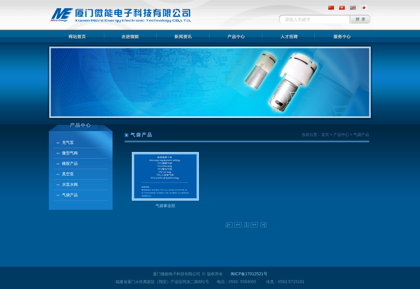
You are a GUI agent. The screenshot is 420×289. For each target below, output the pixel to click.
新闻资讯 (183, 36)
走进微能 (130, 36)
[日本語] (362, 7)
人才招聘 (288, 36)
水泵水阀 (70, 184)
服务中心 (340, 36)
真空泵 (68, 174)
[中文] (329, 7)
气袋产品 (70, 195)
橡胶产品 (70, 163)
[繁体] (340, 7)
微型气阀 (70, 153)
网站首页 (78, 36)
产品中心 (235, 36)
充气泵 (68, 142)
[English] (351, 7)
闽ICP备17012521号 (249, 274)
